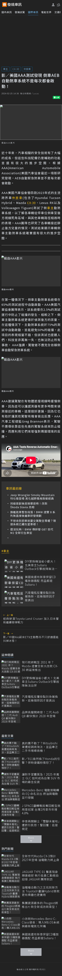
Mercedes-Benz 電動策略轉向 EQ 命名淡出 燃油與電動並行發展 (40, 793)
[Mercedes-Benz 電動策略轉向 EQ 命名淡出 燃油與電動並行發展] (11, 794)
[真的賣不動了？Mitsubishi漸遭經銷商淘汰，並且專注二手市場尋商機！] (11, 747)
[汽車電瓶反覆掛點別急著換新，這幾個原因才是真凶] (14, 597)
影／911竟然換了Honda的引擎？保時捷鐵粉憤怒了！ (41, 760)
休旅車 (27, 69)
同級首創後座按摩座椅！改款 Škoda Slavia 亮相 (28, 505)
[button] (58, 4)
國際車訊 (33, 12)
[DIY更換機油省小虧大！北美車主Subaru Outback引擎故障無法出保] (14, 565)
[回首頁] (14, 4)
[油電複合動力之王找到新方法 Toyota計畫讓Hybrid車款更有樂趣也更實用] (11, 892)
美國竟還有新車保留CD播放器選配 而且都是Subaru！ (40, 580)
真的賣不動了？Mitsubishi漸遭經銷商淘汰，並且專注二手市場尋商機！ (40, 747)
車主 (5, 69)
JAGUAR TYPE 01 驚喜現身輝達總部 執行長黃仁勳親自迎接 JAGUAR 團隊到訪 (40, 875)
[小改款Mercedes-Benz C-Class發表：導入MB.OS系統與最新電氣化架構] (11, 923)
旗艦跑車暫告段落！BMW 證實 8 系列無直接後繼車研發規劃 (32, 513)
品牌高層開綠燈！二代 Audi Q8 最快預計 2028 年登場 (40, 714)
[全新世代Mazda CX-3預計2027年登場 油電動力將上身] (11, 860)
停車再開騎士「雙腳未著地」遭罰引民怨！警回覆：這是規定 (41, 825)
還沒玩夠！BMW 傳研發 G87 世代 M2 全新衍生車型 (31, 531)
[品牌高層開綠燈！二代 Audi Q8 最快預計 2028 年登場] (11, 716)
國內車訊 (7, 12)
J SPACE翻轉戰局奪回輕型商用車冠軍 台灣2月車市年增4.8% (41, 809)
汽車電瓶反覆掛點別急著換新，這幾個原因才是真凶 (40, 596)
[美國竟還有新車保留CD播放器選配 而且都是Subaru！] (14, 581)
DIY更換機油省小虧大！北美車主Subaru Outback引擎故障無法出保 (41, 565)
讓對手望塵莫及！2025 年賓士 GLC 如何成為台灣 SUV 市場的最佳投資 (41, 778)
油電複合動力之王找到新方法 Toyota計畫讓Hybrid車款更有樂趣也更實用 (41, 891)
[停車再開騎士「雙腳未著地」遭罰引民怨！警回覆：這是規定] (11, 825)
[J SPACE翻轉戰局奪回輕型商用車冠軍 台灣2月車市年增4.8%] (11, 810)
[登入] (53, 5)
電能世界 (46, 12)
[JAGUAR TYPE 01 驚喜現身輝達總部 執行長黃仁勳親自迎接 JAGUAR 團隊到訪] (11, 876)
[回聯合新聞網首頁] (4, 4)
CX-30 (15, 69)
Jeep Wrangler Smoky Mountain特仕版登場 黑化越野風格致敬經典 (32, 496)
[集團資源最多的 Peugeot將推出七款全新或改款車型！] (11, 907)
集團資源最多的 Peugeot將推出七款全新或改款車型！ (40, 905)
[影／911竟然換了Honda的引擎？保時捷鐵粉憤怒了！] (11, 763)
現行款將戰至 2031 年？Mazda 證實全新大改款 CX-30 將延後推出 (40, 666)
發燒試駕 (20, 12)
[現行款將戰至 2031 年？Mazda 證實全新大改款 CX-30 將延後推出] (11, 666)
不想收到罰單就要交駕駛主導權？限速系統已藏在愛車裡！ (33, 522)
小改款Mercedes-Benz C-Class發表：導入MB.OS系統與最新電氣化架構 (40, 922)
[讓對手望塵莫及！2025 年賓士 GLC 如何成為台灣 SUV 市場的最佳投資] (11, 779)
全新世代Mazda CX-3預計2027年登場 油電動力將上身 (40, 858)
